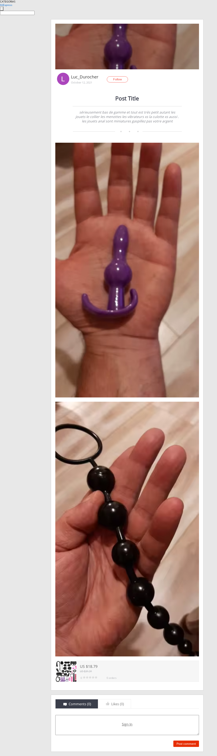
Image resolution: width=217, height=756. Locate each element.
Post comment (186, 743)
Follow (117, 79)
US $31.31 (86, 671)
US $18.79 (88, 666)
